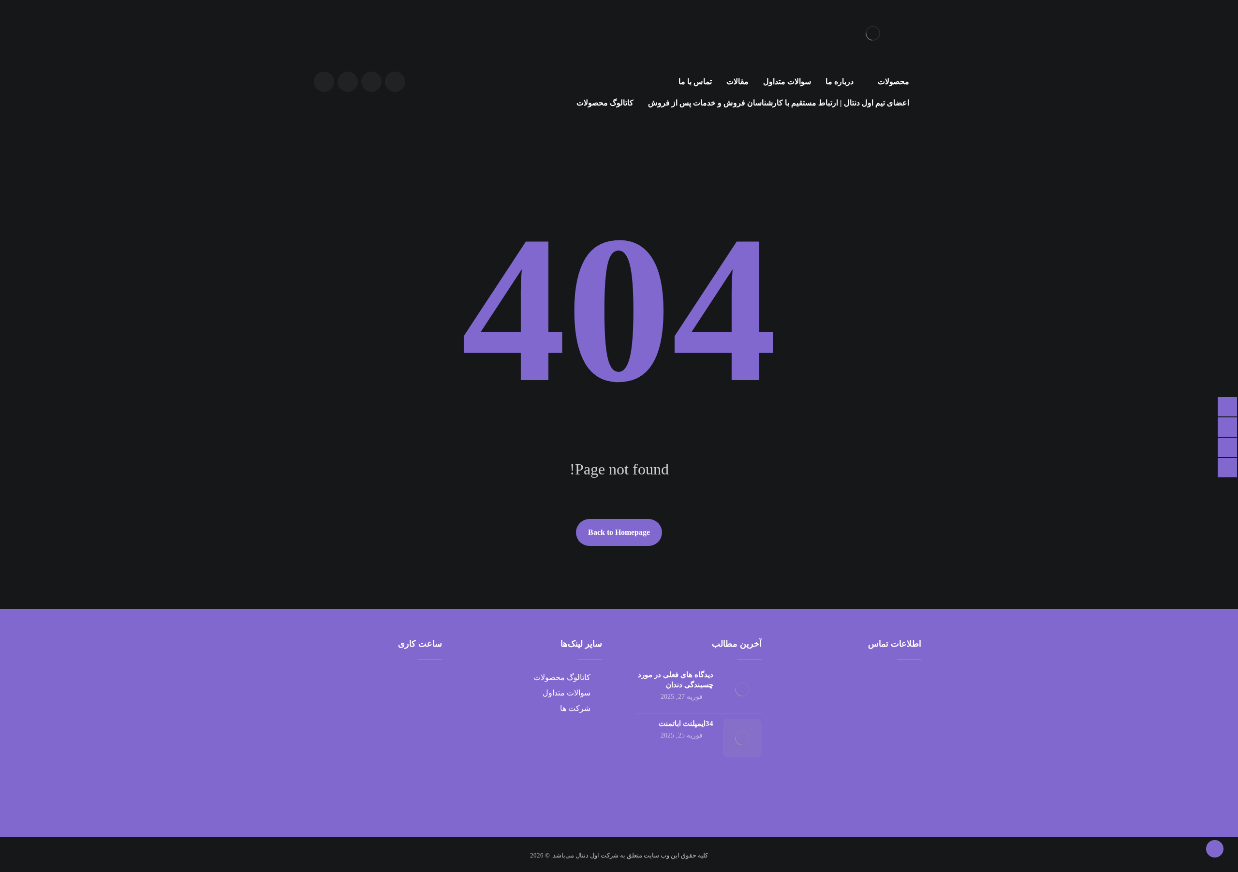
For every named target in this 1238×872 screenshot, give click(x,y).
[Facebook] (371, 82)
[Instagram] (324, 82)
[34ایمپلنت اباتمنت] (742, 738)
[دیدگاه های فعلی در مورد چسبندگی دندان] (742, 689)
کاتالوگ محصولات (561, 677)
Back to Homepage (619, 532)
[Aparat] (395, 82)
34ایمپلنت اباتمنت (686, 723)
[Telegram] (348, 82)
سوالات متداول (566, 693)
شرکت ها (575, 708)
